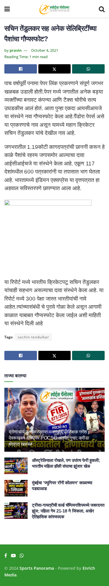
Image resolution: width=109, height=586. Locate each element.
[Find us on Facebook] (5, 555)
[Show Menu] (7, 8)
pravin (16, 50)
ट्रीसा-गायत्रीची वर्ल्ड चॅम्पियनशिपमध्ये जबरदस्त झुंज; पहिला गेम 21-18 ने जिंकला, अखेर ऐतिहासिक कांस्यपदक (68, 511)
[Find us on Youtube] (13, 555)
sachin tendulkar (33, 337)
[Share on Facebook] (20, 69)
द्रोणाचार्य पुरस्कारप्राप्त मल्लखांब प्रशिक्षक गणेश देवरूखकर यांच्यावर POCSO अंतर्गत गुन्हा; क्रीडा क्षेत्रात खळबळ (49, 437)
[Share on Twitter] (54, 69)
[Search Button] (102, 8)
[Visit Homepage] (54, 9)
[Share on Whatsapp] (88, 69)
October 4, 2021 (44, 50)
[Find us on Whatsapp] (22, 555)
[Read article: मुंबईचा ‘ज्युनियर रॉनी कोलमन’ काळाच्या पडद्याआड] (16, 488)
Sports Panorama (36, 568)
